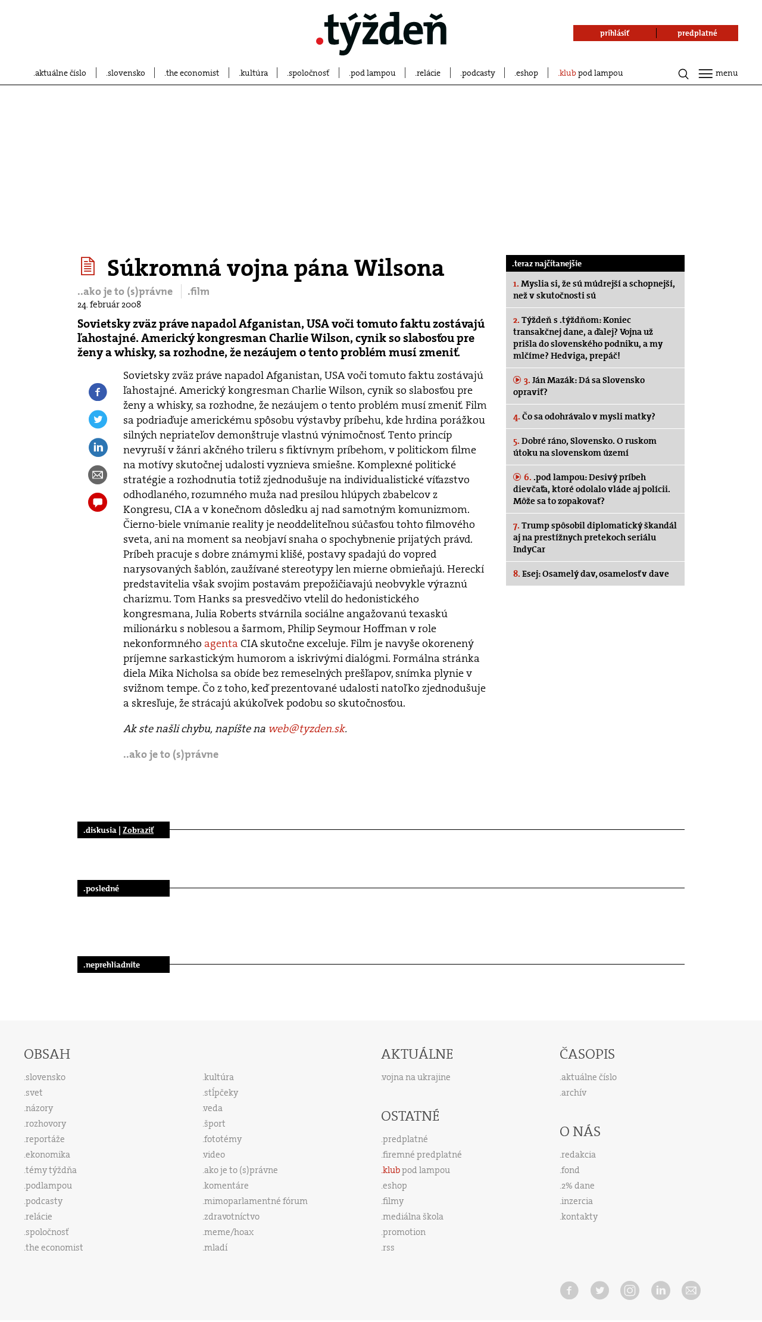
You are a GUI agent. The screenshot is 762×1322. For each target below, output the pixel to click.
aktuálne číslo (60, 72)
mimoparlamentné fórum (256, 1201)
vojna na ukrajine (416, 1077)
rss (389, 1247)
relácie (429, 72)
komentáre (226, 1186)
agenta (221, 643)
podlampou (49, 1186)
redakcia (578, 1155)
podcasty (478, 72)
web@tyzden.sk (306, 728)
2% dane (578, 1186)
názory (39, 1108)
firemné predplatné (422, 1155)
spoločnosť (309, 72)
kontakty (579, 1217)
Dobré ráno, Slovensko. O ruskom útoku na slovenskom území (585, 447)
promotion (404, 1232)
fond (570, 1170)
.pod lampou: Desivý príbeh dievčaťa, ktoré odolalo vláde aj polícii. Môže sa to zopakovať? (591, 489)
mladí (215, 1247)
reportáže (45, 1139)
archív (573, 1093)
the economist (192, 72)
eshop (527, 72)
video (214, 1155)
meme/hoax (229, 1232)
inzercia (577, 1201)
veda (213, 1108)
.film (199, 291)
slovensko (126, 72)
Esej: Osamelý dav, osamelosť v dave (591, 574)
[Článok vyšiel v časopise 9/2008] (89, 266)
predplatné (405, 1139)
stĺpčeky (221, 1093)
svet (34, 1093)
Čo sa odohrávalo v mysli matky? (584, 416)
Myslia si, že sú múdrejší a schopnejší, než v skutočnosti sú (594, 289)
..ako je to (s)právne (126, 291)
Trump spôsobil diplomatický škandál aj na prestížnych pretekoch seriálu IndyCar (595, 537)
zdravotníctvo (232, 1217)
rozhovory (46, 1124)
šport (215, 1124)
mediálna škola (413, 1217)
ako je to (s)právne (241, 1170)
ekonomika (48, 1155)
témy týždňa (51, 1170)
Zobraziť (138, 830)
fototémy (223, 1139)
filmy (393, 1201)
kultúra (254, 72)
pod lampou (373, 72)
